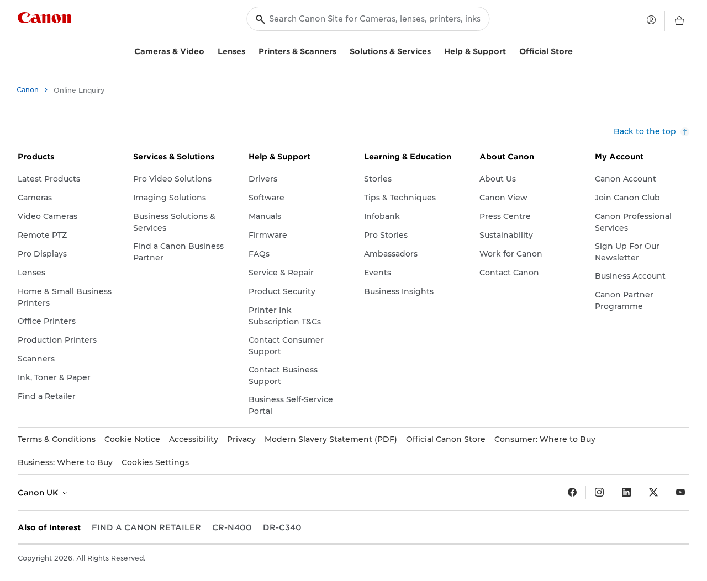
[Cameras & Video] (208, 50)
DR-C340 (282, 527)
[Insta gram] (599, 492)
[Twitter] (653, 492)
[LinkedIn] (626, 492)
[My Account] (651, 20)
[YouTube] (680, 492)
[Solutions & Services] (435, 50)
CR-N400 (232, 527)
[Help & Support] (510, 50)
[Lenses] (249, 50)
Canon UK (39, 492)
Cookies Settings (155, 462)
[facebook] (572, 492)
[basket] (679, 21)
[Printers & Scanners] (340, 50)
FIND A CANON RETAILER (146, 527)
